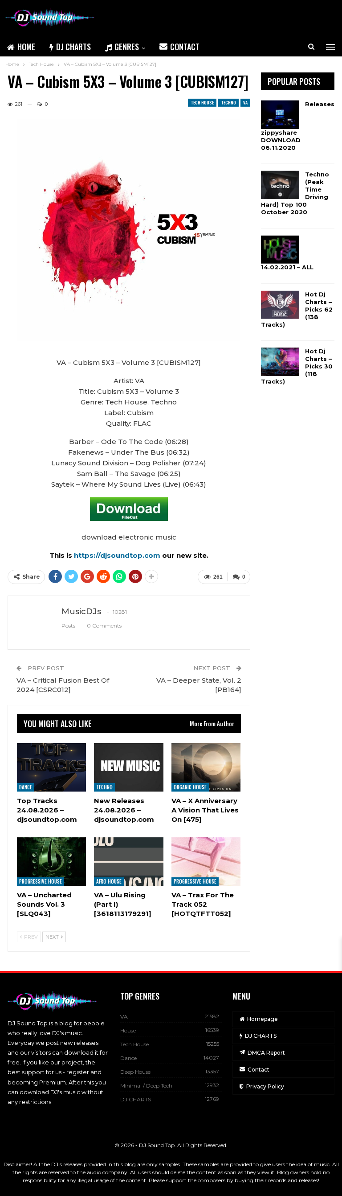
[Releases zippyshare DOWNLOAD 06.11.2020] (280, 114)
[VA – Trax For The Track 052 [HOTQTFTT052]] (205, 861)
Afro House (109, 881)
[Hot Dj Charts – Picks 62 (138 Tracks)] (280, 305)
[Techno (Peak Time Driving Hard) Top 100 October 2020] (280, 185)
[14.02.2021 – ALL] (280, 250)
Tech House (202, 102)
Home (26, 46)
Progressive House (40, 881)
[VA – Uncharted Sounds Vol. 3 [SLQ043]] (51, 861)
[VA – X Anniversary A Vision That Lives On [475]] (205, 767)
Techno (228, 102)
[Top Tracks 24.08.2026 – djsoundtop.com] (51, 767)
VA (245, 102)
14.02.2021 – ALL (287, 267)
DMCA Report (266, 1052)
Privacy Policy (265, 1086)
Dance (25, 787)
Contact (185, 46)
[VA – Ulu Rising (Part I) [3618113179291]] (128, 861)
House (128, 1030)
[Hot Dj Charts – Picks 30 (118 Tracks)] (280, 362)
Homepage (262, 1019)
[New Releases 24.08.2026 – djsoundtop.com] (128, 767)
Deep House (135, 1071)
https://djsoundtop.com (118, 555)
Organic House (190, 787)
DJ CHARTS (73, 46)
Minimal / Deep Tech (146, 1085)
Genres (126, 46)
